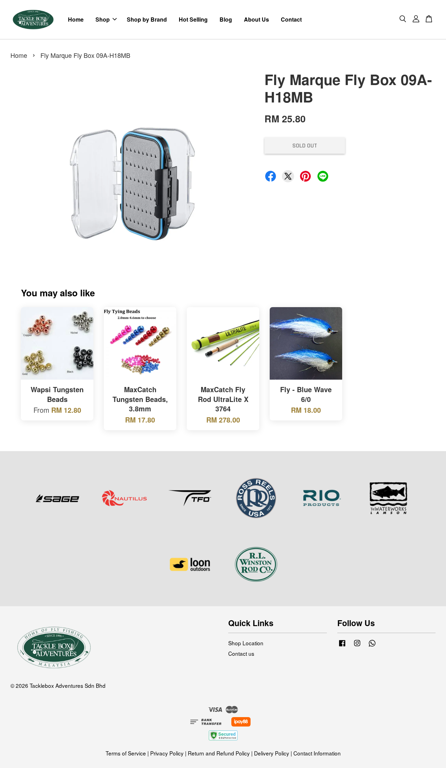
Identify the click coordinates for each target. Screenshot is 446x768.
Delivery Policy (271, 753)
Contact (291, 19)
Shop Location (245, 643)
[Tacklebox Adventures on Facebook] (342, 645)
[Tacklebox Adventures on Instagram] (357, 645)
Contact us (241, 653)
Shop (102, 19)
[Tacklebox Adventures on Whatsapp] (372, 645)
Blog (226, 19)
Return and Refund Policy (219, 753)
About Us (256, 19)
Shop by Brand (147, 19)
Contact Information (317, 753)
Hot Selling (193, 19)
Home (76, 19)
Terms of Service (126, 753)
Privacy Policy (167, 753)
